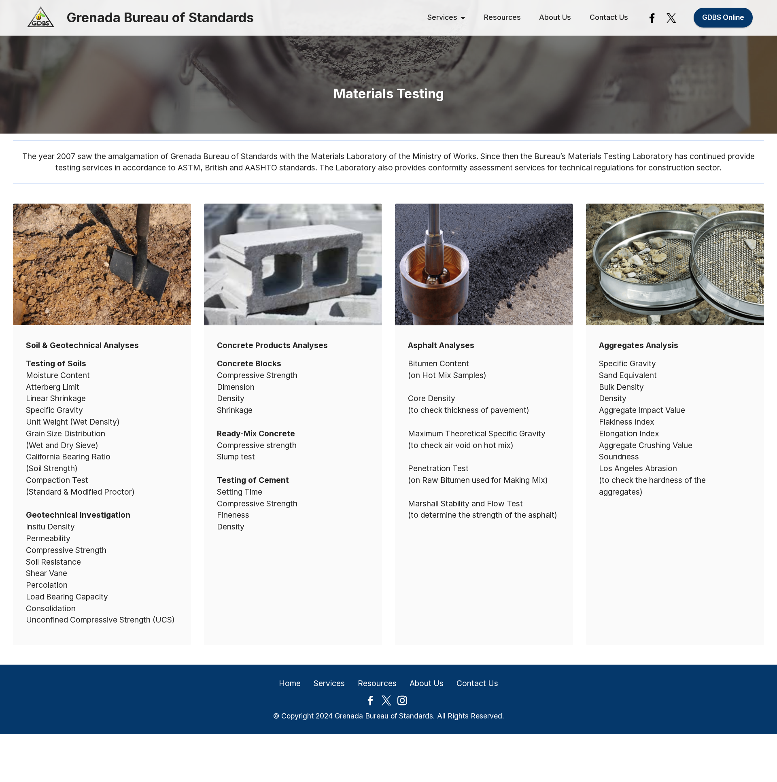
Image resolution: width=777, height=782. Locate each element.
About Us (555, 17)
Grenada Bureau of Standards (160, 17)
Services (442, 17)
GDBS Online (723, 17)
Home (290, 683)
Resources (502, 17)
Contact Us (609, 17)
